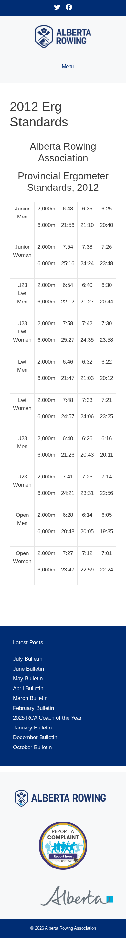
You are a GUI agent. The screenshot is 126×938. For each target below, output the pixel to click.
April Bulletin (28, 688)
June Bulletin (28, 669)
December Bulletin (35, 737)
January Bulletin (32, 728)
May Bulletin (28, 678)
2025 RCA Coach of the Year (47, 718)
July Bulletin (27, 659)
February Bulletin (33, 708)
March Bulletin (30, 698)
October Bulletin (32, 747)
